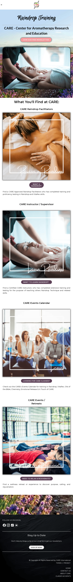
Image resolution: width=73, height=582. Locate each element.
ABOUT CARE (65, 573)
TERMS (59, 563)
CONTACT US (66, 571)
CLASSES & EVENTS (63, 576)
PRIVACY (67, 563)
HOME (68, 568)
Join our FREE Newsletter (36, 40)
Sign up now (36, 547)
